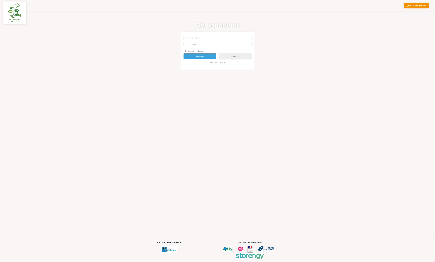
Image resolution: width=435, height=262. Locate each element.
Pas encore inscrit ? (417, 6)
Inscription (235, 56)
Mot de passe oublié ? (217, 63)
